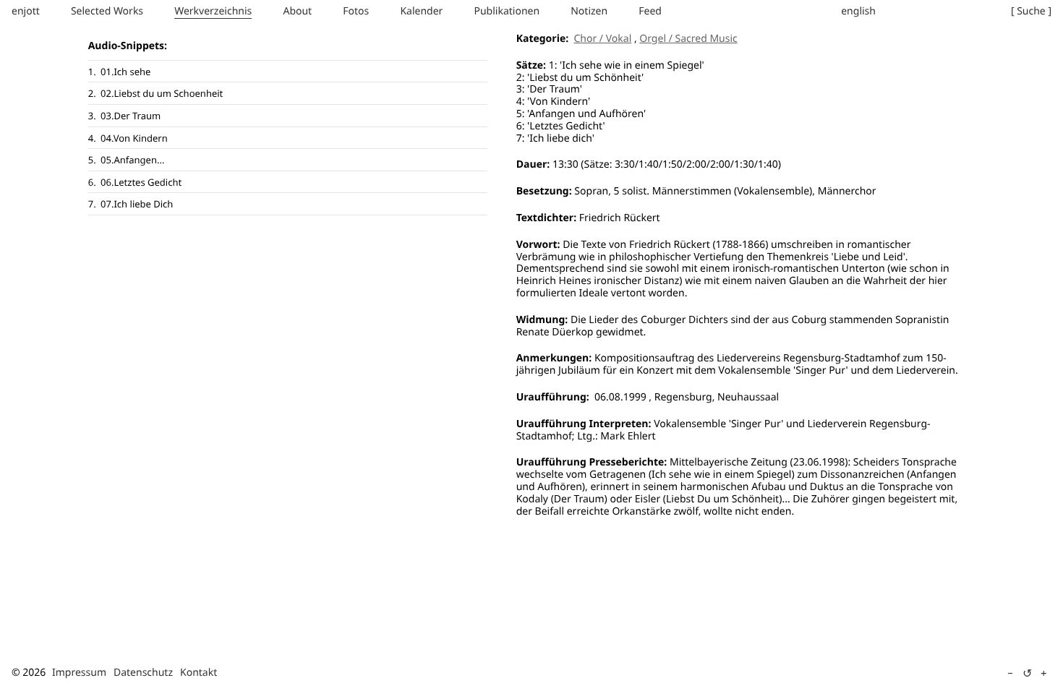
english (858, 11)
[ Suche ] (1031, 11)
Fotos (356, 11)
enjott (26, 11)
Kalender (421, 11)
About (297, 11)
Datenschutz (143, 672)
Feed (650, 11)
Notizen (589, 11)
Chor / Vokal (602, 39)
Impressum (79, 672)
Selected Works (107, 11)
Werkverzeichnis (213, 11)
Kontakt (198, 672)
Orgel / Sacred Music (688, 39)
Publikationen (506, 11)
